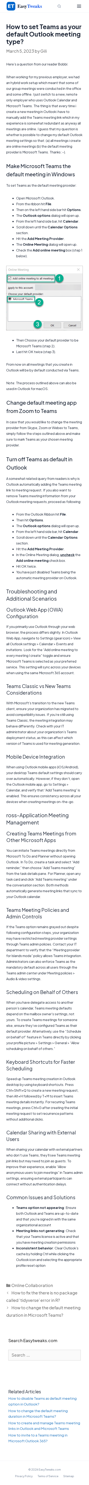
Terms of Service (48, 1476)
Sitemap (68, 1476)
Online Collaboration (32, 1285)
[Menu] (79, 6)
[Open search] (59, 6)
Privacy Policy (24, 1476)
